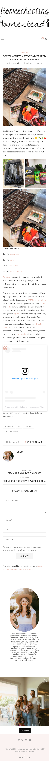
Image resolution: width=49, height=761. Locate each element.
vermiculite (13, 265)
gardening (29, 427)
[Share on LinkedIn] (39, 442)
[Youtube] (26, 739)
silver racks (21, 334)
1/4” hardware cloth (37, 300)
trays (43, 303)
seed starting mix (11, 431)
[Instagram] (22, 739)
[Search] (46, 39)
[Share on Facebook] (30, 442)
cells (9, 307)
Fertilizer (7, 277)
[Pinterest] (19, 739)
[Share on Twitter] (33, 442)
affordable (8, 427)
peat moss (14, 254)
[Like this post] (28, 442)
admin (19, 63)
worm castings (16, 271)
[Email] (30, 739)
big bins (17, 314)
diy (19, 427)
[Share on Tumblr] (41, 442)
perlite (12, 260)
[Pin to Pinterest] (36, 442)
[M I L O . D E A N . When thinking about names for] (24, 701)
